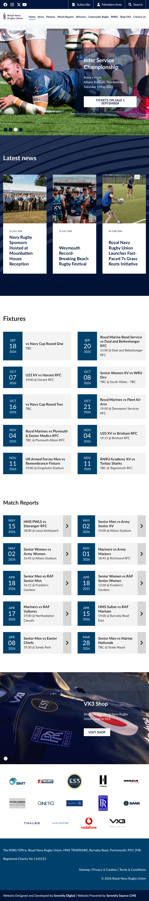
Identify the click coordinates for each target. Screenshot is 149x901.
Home (32, 16)
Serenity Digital (64, 895)
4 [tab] (21, 130)
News (41, 16)
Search (138, 4)
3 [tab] (16, 130)
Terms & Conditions (132, 869)
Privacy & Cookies (104, 869)
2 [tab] (11, 130)
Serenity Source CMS (121, 895)
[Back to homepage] (13, 16)
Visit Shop (97, 732)
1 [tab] (6, 130)
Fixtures (50, 16)
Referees (81, 16)
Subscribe (83, 4)
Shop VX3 (125, 16)
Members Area (112, 4)
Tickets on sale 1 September (110, 101)
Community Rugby (98, 16)
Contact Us (139, 16)
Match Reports (65, 16)
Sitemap (84, 869)
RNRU (114, 16)
